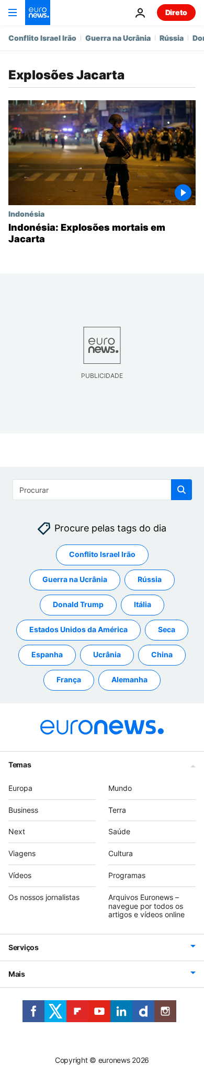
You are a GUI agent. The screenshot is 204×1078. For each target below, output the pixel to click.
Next (16, 831)
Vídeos (19, 875)
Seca (166, 629)
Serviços (23, 947)
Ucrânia (107, 654)
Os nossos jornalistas (44, 897)
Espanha (47, 654)
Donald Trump (78, 604)
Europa (20, 788)
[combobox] (102, 489)
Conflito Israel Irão (42, 37)
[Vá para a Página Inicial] (37, 12)
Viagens (22, 853)
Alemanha (129, 680)
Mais (16, 974)
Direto (176, 12)
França (68, 680)
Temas (19, 764)
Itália (142, 604)
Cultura (120, 853)
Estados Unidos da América (78, 629)
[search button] (181, 489)
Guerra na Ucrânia (118, 37)
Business (23, 809)
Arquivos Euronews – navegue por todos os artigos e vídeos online (146, 906)
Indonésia (26, 213)
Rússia (172, 37)
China (162, 654)
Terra (117, 809)
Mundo (120, 788)
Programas (126, 875)
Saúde (119, 831)
